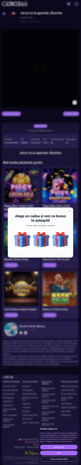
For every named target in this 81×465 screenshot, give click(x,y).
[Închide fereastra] (70, 211)
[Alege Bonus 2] (22, 239)
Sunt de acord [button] (59, 447)
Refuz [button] (59, 453)
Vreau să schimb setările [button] (59, 459)
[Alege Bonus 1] (60, 239)
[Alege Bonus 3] (41, 239)
